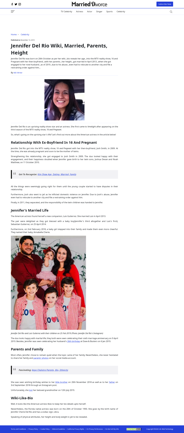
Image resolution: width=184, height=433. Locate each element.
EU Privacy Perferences (95, 429)
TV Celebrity (66, 11)
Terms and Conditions (18, 429)
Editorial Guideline (58, 429)
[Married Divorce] (89, 4)
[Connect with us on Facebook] (12, 4)
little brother (61, 382)
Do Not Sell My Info (112, 429)
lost (31, 390)
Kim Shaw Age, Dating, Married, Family (57, 174)
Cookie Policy (45, 429)
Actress (79, 11)
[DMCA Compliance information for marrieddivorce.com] (133, 429)
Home (14, 34)
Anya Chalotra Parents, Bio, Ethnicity (50, 370)
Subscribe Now (164, 4)
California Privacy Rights (75, 429)
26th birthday (73, 341)
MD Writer (18, 72)
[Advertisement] (31, 20)
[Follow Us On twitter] (16, 4)
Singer (99, 11)
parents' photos (41, 358)
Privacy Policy (33, 429)
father (112, 382)
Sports (109, 11)
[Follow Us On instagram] (19, 4)
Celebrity (121, 11)
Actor (89, 11)
